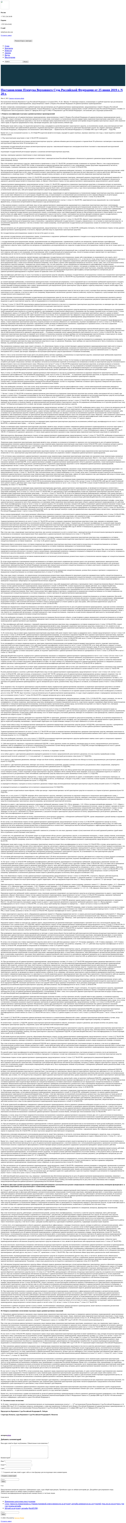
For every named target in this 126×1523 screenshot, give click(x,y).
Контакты (9, 48)
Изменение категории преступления (20, 1501)
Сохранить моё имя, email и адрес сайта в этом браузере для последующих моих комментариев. (35, 1472)
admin (9, 1435)
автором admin (19, 98)
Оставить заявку (6, 35)
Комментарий (5, 1458)
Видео (7, 55)
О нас (7, 46)
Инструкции (10, 57)
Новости (8, 50)
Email (3, 1465)
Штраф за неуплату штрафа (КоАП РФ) (21, 1508)
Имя (3, 1461)
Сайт (2, 1468)
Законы (8, 53)
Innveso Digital (19, 1518)
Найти (3, 1481)
